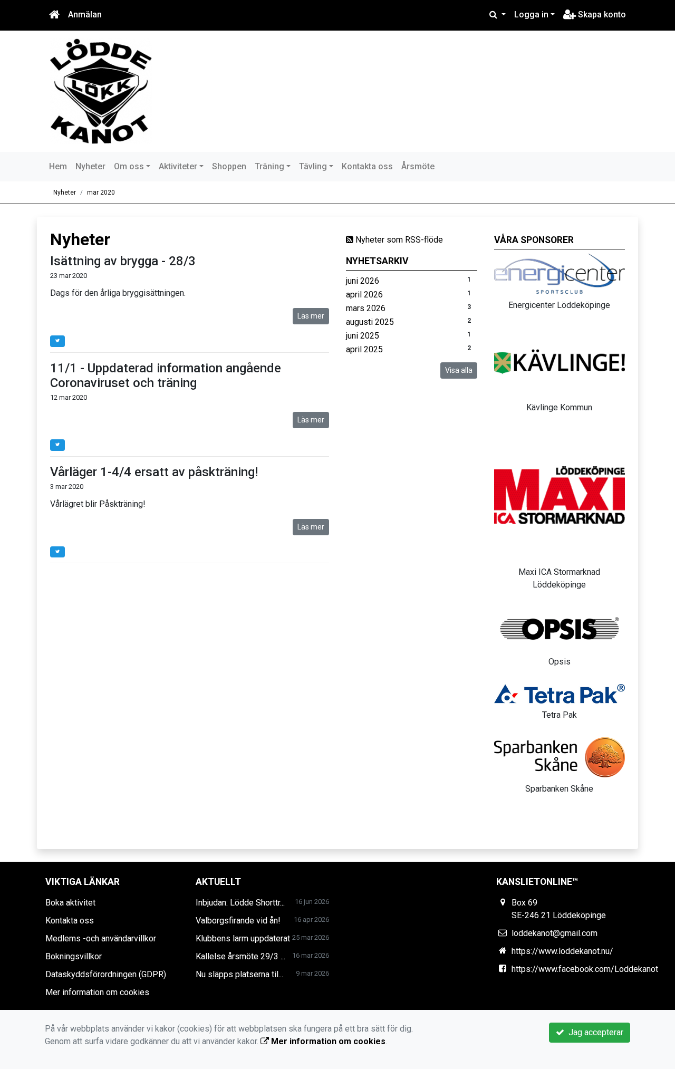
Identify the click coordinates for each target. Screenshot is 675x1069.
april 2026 (364, 295)
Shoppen (229, 166)
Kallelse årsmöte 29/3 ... (240, 956)
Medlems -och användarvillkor (100, 938)
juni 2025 (362, 336)
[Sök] (497, 14)
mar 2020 (101, 192)
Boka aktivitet (70, 903)
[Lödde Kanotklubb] (101, 90)
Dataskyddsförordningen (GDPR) (105, 974)
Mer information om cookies (97, 992)
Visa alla (458, 370)
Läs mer (310, 316)
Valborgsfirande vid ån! (238, 921)
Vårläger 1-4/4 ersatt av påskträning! (154, 472)
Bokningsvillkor (73, 956)
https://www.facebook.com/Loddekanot (585, 969)
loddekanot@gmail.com (554, 933)
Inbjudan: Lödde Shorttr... (240, 903)
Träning (269, 166)
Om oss (129, 166)
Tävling (313, 166)
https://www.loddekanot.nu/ (562, 951)
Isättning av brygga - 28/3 (123, 261)
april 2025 (364, 349)
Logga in (531, 14)
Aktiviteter (178, 166)
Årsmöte (418, 166)
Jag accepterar (593, 1032)
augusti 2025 (370, 322)
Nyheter (90, 166)
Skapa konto (601, 14)
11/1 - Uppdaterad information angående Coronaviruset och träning (165, 376)
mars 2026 (365, 308)
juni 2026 (362, 281)
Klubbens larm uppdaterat (243, 938)
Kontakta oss (367, 166)
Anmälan (85, 14)
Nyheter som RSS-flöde (398, 240)
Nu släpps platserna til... (239, 974)
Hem (58, 166)
